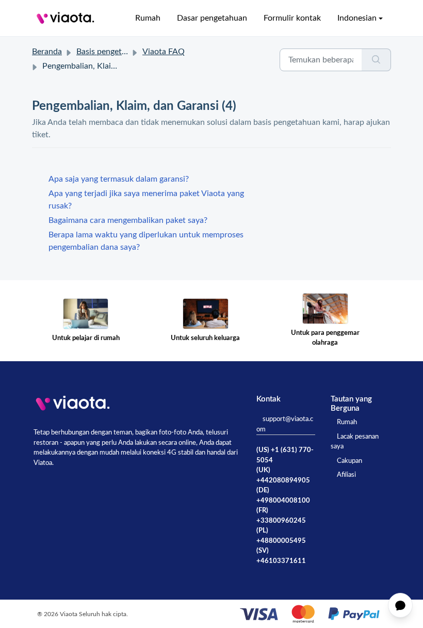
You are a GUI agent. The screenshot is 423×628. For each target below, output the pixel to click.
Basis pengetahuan (110, 51)
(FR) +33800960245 (281, 515)
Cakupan (349, 461)
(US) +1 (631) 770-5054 (285, 455)
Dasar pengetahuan (212, 18)
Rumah (147, 18)
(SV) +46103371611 (281, 556)
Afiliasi (346, 475)
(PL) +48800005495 (281, 535)
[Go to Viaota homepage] (65, 18)
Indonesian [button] (357, 18)
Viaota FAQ (163, 51)
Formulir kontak (292, 18)
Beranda (47, 51)
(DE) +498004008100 (283, 495)
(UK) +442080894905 (283, 475)
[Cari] (376, 60)
